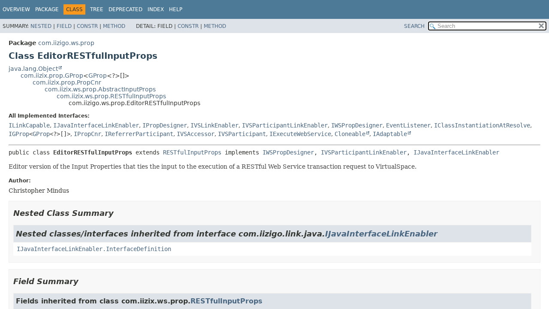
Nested (40, 26)
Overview (16, 9)
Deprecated (125, 9)
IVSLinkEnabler (214, 125)
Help (175, 9)
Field (64, 26)
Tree (96, 9)
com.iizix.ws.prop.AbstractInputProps (100, 89)
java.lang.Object (33, 68)
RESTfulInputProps (192, 152)
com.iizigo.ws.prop (66, 42)
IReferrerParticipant (139, 133)
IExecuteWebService (300, 133)
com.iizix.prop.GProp (52, 75)
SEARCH (414, 26)
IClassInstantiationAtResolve (482, 125)
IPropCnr (87, 133)
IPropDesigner (164, 125)
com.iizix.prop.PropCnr (67, 82)
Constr (87, 26)
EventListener (408, 125)
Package (47, 9)
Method (114, 26)
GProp (97, 75)
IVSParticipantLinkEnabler (285, 125)
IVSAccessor (195, 133)
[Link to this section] (119, 213)
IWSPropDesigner (357, 125)
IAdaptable (390, 133)
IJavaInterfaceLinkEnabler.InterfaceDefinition (94, 248)
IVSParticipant (242, 133)
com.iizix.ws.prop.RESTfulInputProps (111, 96)
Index (156, 9)
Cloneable (350, 133)
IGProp (19, 133)
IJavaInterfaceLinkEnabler (96, 125)
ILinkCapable (29, 125)
